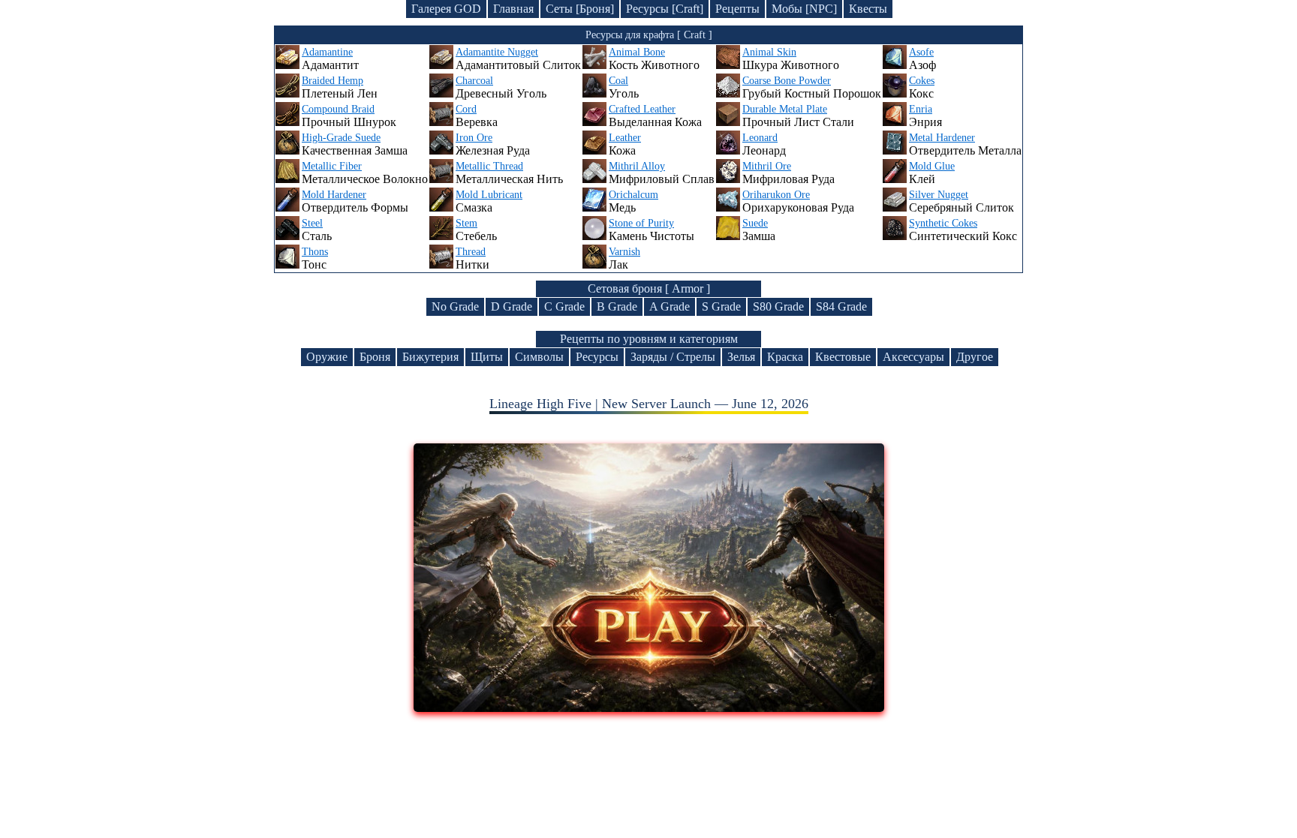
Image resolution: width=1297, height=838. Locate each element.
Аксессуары (913, 356)
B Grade (617, 306)
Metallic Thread (489, 166)
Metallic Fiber (332, 166)
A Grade (669, 306)
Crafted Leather (642, 109)
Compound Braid (338, 109)
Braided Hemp (332, 80)
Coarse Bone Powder (786, 80)
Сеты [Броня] (580, 8)
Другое (974, 356)
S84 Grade (841, 306)
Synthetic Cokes (943, 223)
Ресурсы (597, 356)
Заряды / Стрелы (672, 356)
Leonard (760, 137)
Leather (625, 137)
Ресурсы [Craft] (664, 8)
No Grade (455, 306)
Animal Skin (769, 52)
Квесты (868, 8)
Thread (471, 251)
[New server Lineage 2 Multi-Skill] (649, 707)
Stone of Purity (641, 223)
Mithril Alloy (637, 166)
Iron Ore (474, 137)
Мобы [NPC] (804, 8)
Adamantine (327, 52)
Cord (466, 109)
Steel (312, 223)
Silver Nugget (938, 194)
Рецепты (737, 8)
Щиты (487, 356)
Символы (539, 356)
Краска (785, 356)
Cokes (921, 80)
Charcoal (474, 80)
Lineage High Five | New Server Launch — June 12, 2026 (648, 403)
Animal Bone (637, 52)
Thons (315, 251)
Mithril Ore (766, 166)
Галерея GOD (446, 8)
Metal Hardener (942, 137)
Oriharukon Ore (776, 194)
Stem (466, 223)
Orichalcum (633, 194)
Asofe (921, 52)
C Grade (564, 306)
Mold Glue (932, 166)
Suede (755, 223)
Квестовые (843, 356)
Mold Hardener (334, 194)
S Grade (721, 306)
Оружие (327, 356)
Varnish (624, 251)
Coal (618, 80)
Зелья (741, 356)
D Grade (511, 306)
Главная (513, 8)
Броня (375, 356)
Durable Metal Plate (784, 109)
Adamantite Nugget (497, 52)
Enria (920, 109)
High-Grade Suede (341, 137)
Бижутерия (430, 356)
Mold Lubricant (489, 194)
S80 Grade (778, 306)
